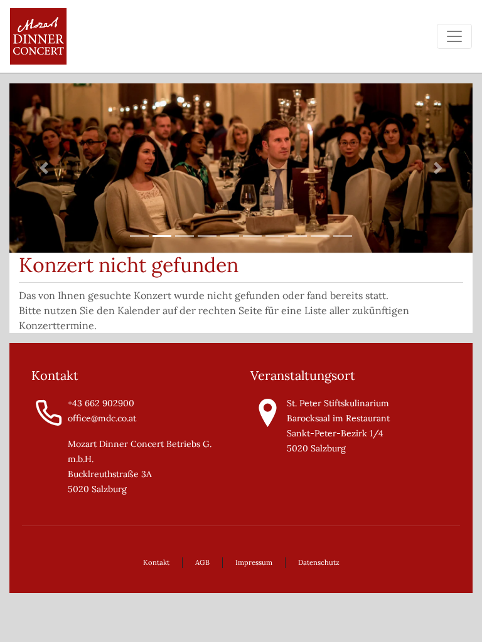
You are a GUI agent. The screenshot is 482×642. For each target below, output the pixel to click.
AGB (202, 562)
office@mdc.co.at (102, 418)
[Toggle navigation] (454, 36)
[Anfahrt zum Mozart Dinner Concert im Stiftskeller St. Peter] (268, 412)
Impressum (253, 562)
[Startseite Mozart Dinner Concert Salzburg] (38, 36)
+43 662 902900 (101, 403)
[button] (44, 168)
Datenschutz (319, 562)
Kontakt (156, 562)
